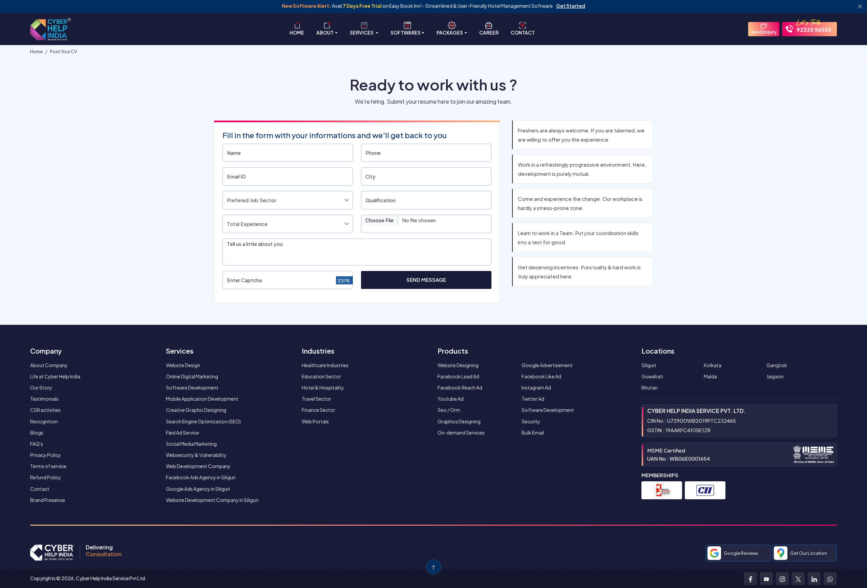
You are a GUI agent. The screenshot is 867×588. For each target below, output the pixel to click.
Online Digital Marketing (192, 376)
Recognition (44, 421)
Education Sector (321, 376)
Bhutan (649, 387)
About (325, 32)
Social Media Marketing (191, 444)
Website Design (183, 365)
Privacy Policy (45, 455)
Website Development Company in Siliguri (212, 500)
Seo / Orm (449, 410)
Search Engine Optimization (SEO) (203, 421)
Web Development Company (198, 466)
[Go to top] (433, 567)
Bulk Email (533, 432)
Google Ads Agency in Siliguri (198, 489)
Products (453, 350)
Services (362, 32)
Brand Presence (47, 500)
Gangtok (776, 365)
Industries (318, 350)
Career (489, 32)
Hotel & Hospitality (323, 387)
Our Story (41, 387)
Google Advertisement (547, 365)
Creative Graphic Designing (196, 410)
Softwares (405, 32)
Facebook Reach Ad (460, 387)
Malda (710, 376)
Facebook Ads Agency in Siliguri (201, 477)
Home (297, 32)
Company (46, 350)
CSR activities (45, 410)
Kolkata (712, 365)
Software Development (192, 387)
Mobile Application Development (202, 399)
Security (531, 421)
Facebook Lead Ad (458, 376)
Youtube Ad (451, 399)
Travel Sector (316, 399)
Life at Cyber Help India (55, 376)
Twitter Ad (533, 399)
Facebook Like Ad (541, 376)
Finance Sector (318, 410)
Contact (523, 32)
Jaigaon (775, 376)
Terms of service (48, 466)
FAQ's (36, 444)
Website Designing (458, 365)
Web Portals (315, 421)
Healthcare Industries (325, 365)
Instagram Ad (536, 387)
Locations (657, 350)
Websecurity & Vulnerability (196, 455)
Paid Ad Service (182, 432)
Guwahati (652, 376)
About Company (49, 365)
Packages (450, 32)
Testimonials (44, 399)
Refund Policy (45, 477)
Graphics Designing (459, 421)
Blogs (36, 432)
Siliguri (648, 365)
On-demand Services (461, 432)
